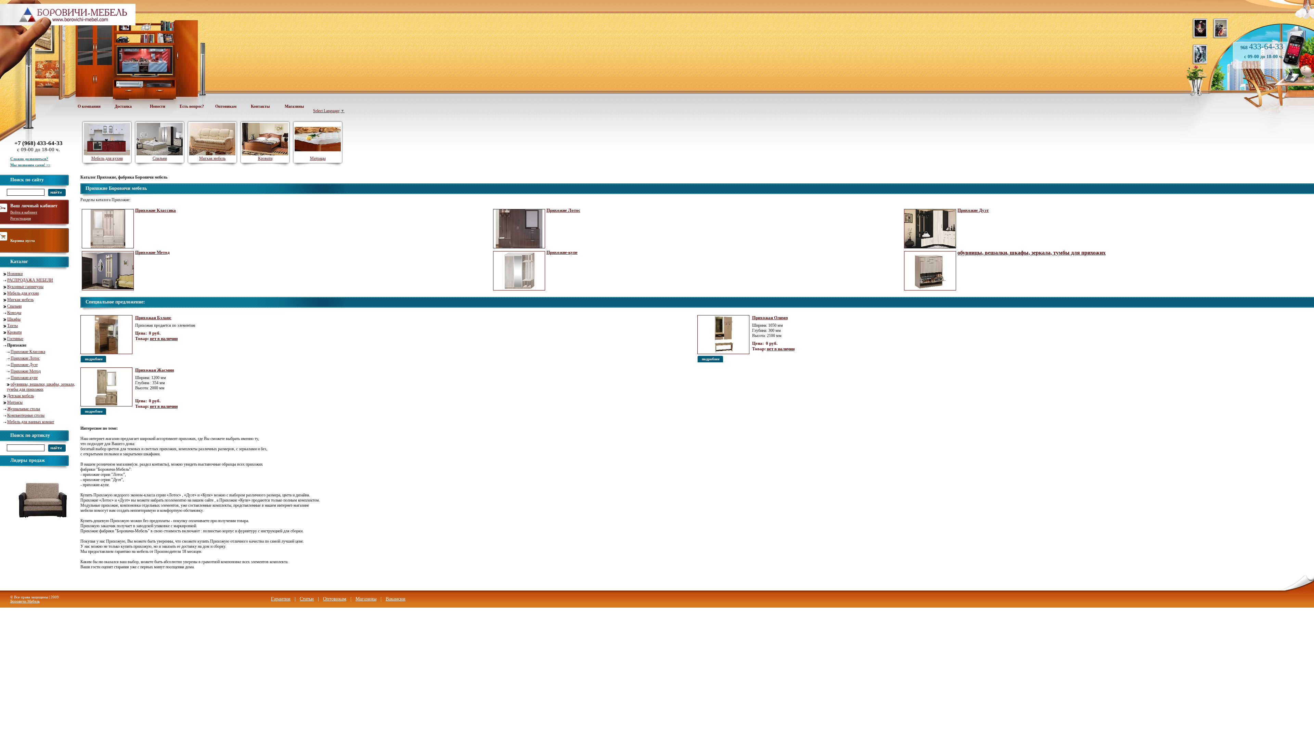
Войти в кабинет (23, 212)
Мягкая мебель (20, 299)
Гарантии (281, 598)
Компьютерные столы (25, 415)
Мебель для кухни (23, 293)
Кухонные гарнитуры (25, 286)
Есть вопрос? (192, 106)
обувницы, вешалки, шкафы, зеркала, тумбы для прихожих (41, 387)
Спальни (14, 306)
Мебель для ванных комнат (30, 421)
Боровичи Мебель (25, 601)
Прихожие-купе (24, 377)
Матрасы (15, 402)
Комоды (14, 312)
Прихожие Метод (26, 371)
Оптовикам (225, 106)
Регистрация (20, 218)
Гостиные (15, 338)
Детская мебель (20, 395)
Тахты (12, 325)
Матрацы (318, 158)
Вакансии (395, 598)
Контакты (260, 106)
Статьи (307, 598)
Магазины (294, 106)
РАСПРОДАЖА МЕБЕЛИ (30, 280)
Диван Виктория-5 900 (41, 527)
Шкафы (14, 319)
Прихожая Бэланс (153, 317)
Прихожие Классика (28, 351)
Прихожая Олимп (770, 317)
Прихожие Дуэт (24, 364)
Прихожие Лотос (25, 358)
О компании (89, 106)
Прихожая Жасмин (154, 370)
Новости (157, 106)
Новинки (15, 273)
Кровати (14, 332)
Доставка (123, 106)
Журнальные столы (23, 408)
